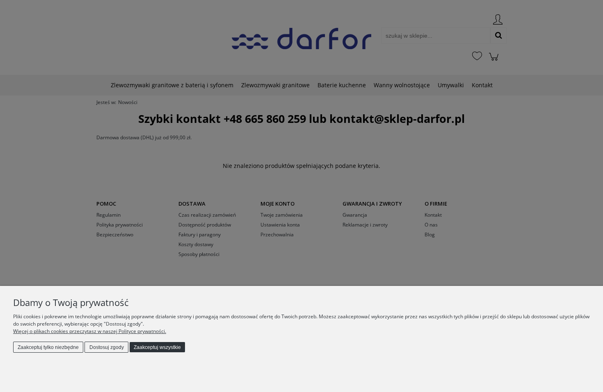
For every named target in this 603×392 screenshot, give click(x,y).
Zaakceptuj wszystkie (157, 347)
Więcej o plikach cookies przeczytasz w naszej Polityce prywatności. (89, 331)
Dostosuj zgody (106, 347)
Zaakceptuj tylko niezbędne (48, 347)
